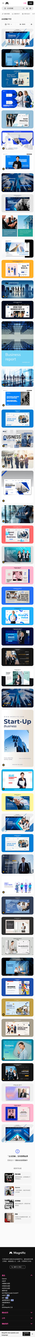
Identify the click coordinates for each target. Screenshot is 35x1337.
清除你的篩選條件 (21, 1160)
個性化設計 (27, 14)
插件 (5, 1298)
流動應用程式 (6, 1302)
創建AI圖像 (7, 14)
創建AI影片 (17, 14)
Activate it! (26, 1334)
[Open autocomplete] (4, 8)
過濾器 (23, 24)
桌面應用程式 (7, 1300)
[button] (17, 1267)
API (3, 1305)
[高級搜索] (31, 24)
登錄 (30, 3)
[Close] (32, 1334)
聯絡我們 (5, 1324)
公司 (3, 1318)
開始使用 (5, 1312)
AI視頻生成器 (6, 1286)
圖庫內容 (4, 1290)
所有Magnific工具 (7, 1307)
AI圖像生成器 (6, 1283)
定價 (25, 3)
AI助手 (4, 1281)
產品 (3, 1275)
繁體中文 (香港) (17, 1267)
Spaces (4, 1279)
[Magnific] (17, 1253)
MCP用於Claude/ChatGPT (10, 1293)
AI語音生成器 (6, 1288)
